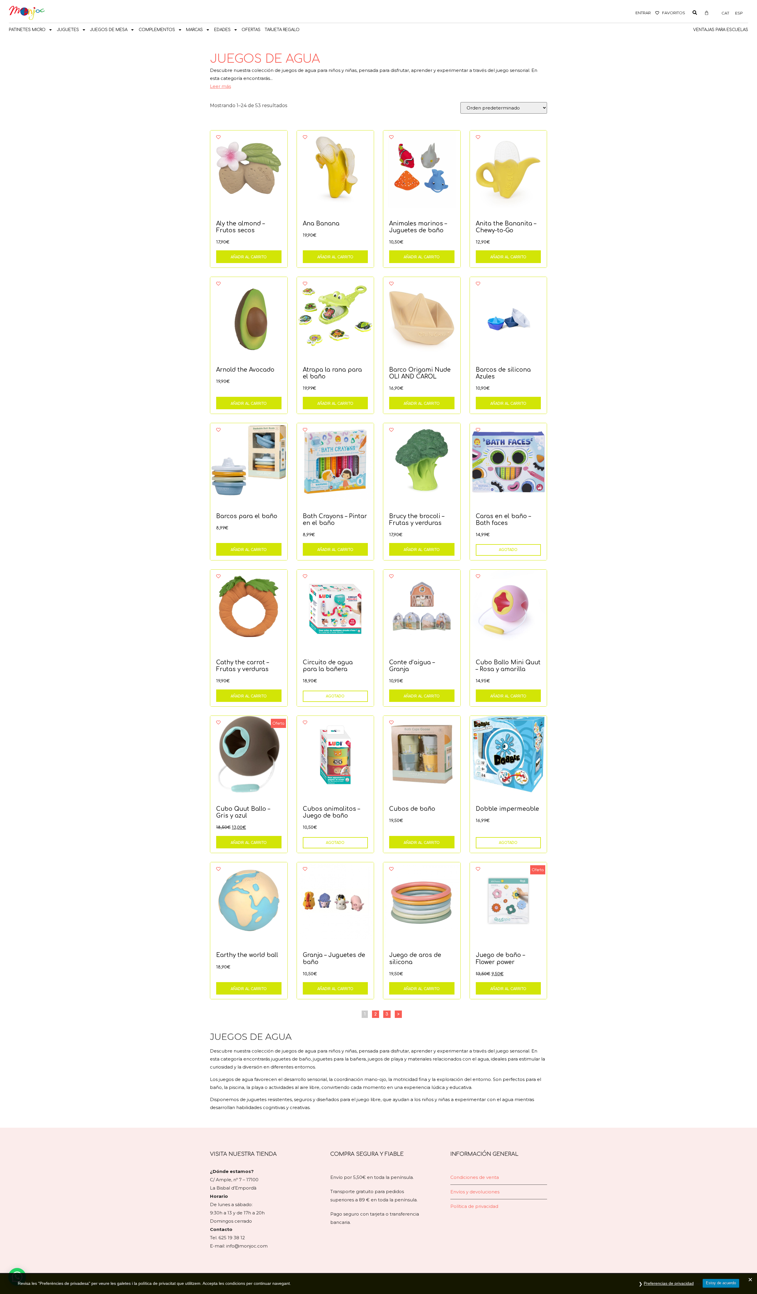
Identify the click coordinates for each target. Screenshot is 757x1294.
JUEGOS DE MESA (108, 30)
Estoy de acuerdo (721, 1283)
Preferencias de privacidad (669, 1283)
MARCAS (194, 30)
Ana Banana (321, 223)
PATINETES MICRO (27, 30)
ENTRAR (643, 12)
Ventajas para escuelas (720, 30)
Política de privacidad (474, 1206)
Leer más (220, 86)
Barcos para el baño (246, 516)
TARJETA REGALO (282, 30)
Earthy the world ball (247, 955)
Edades (222, 30)
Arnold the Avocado (245, 370)
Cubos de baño (412, 809)
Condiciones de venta (474, 1177)
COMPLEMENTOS (157, 30)
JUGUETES (68, 30)
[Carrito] (706, 13)
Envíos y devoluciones (474, 1192)
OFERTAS (251, 30)
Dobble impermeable (507, 809)
